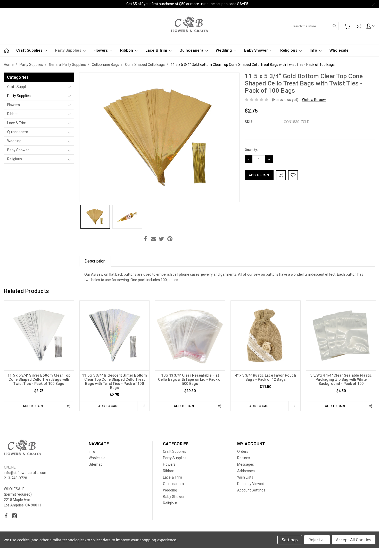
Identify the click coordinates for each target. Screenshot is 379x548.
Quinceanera (191, 50)
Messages (245, 464)
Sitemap (96, 464)
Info (314, 50)
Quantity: (251, 150)
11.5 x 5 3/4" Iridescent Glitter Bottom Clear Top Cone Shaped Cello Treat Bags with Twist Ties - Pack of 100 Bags (114, 381)
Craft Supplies (30, 50)
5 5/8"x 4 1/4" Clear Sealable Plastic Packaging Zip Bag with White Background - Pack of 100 (341, 379)
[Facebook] (145, 238)
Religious (289, 50)
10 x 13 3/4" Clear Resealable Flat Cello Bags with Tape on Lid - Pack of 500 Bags (190, 379)
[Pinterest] (169, 238)
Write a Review (314, 100)
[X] (161, 238)
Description (95, 261)
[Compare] (358, 26)
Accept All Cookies (353, 540)
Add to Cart (33, 406)
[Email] (153, 238)
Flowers (101, 50)
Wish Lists (245, 477)
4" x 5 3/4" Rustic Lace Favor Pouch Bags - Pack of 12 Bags (265, 377)
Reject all (317, 540)
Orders (242, 451)
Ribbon (127, 50)
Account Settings (251, 490)
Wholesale (339, 50)
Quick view (39, 349)
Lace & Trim (156, 50)
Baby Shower (256, 50)
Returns (243, 458)
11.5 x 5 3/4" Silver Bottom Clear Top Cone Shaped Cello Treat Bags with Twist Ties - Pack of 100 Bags (38, 379)
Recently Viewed (250, 484)
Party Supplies (68, 50)
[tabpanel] (39, 355)
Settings (290, 540)
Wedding (224, 50)
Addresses (246, 471)
